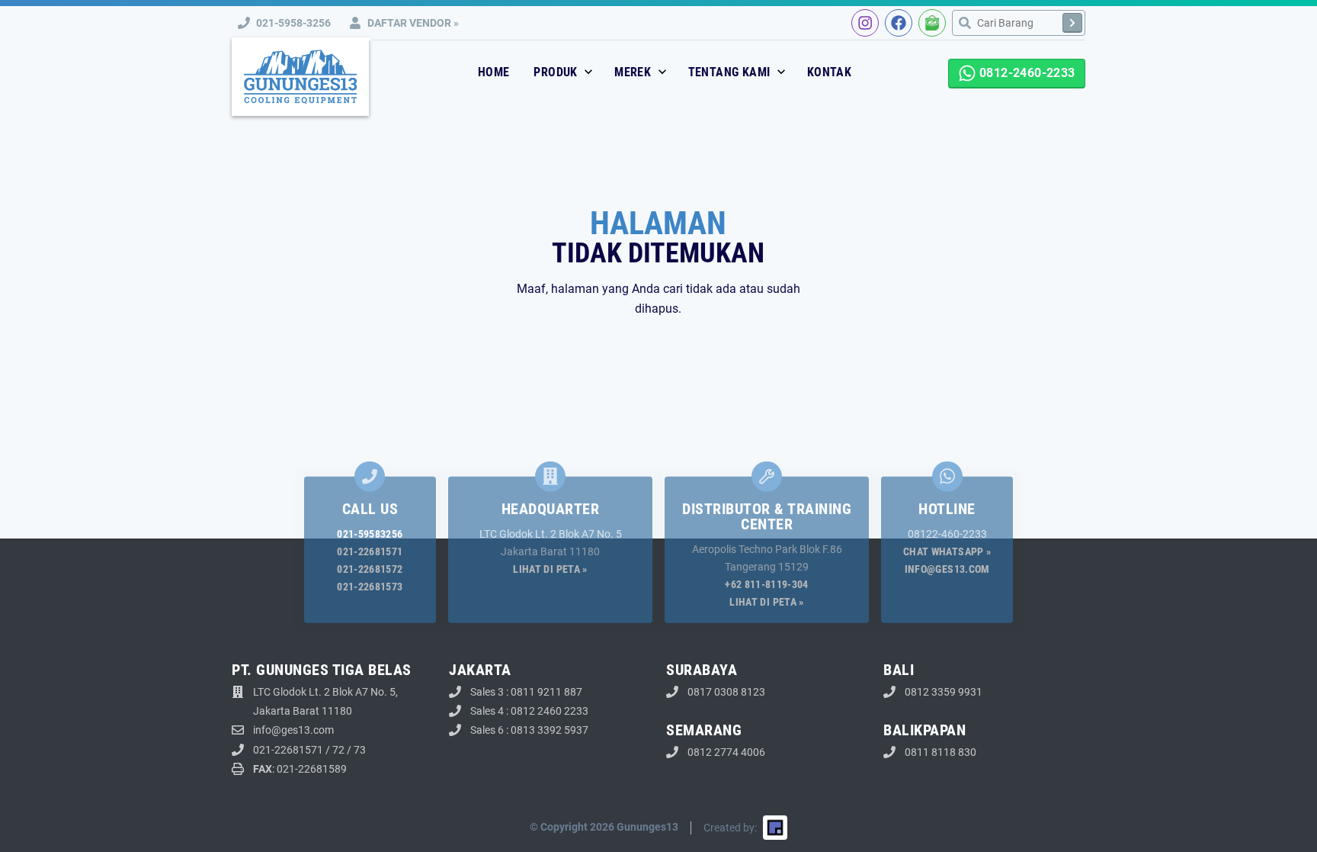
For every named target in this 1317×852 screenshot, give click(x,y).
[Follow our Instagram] (865, 23)
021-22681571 (369, 551)
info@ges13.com (947, 569)
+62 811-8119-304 (767, 584)
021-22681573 (369, 586)
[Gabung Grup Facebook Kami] (898, 23)
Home (494, 72)
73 (360, 750)
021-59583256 (369, 533)
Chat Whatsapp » (947, 551)
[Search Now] (1072, 23)
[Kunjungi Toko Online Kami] (932, 23)
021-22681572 (369, 569)
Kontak (829, 72)
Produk (557, 72)
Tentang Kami (731, 72)
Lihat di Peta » (550, 569)
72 (338, 750)
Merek (634, 72)
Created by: (730, 827)
